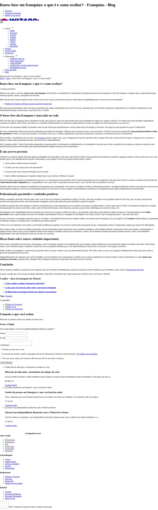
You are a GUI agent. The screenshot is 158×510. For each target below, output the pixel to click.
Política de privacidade (14, 483)
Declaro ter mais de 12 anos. (14, 349)
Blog (7, 72)
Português (14, 46)
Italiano (13, 40)
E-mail (2, 338)
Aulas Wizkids (15, 63)
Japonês (13, 44)
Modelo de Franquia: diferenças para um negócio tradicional (28, 104)
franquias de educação (135, 270)
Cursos (7, 459)
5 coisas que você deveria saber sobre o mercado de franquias (30, 288)
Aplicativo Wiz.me (17, 59)
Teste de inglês (10, 70)
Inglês (12, 31)
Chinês (12, 42)
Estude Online (10, 51)
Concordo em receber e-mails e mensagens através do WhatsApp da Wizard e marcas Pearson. (50, 354)
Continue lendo (11, 385)
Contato (8, 492)
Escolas (8, 48)
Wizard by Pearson (12, 477)
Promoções (9, 53)
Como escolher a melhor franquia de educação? (25, 283)
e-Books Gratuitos (12, 464)
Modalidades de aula (18, 68)
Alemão (13, 37)
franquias (41, 138)
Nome (2, 333)
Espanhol (13, 33)
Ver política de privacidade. (87, 354)
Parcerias (8, 11)
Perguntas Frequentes (13, 496)
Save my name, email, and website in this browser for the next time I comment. (33, 358)
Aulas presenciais (16, 61)
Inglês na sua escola (12, 15)
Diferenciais (9, 468)
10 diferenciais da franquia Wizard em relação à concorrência (30, 292)
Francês (13, 35)
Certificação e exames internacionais (24, 65)
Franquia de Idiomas (13, 13)
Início (2, 78)
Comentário (4, 345)
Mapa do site (10, 498)
